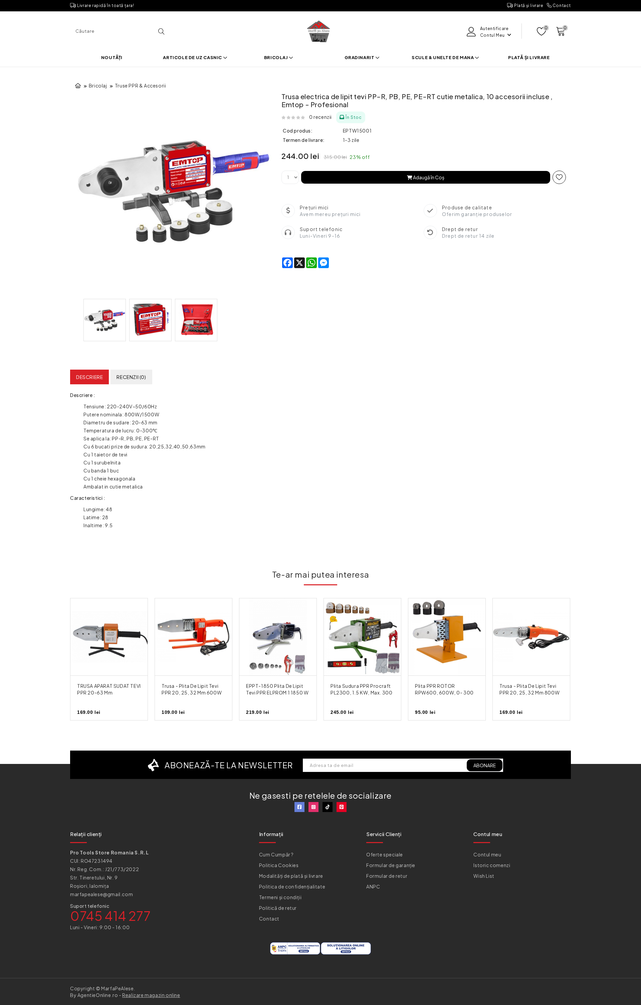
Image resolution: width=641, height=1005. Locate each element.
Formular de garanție (390, 865)
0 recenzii (320, 117)
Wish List (483, 876)
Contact (561, 5)
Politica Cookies (279, 865)
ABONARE (484, 765)
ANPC (373, 886)
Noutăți (112, 57)
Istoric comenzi (491, 865)
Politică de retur (278, 908)
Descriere (89, 377)
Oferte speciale (384, 854)
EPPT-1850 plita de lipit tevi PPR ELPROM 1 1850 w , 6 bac (277, 692)
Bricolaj (276, 57)
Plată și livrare (528, 5)
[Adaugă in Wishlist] (559, 177)
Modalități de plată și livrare (291, 876)
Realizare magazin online (151, 995)
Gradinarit (360, 57)
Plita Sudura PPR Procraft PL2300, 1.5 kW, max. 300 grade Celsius (361, 692)
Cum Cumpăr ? (276, 854)
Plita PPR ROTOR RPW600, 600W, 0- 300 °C (444, 692)
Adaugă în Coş (428, 177)
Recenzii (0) (131, 377)
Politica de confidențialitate (292, 886)
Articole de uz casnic (193, 57)
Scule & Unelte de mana (443, 57)
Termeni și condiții (280, 897)
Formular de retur (386, 876)
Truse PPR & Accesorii (140, 85)
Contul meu (487, 854)
